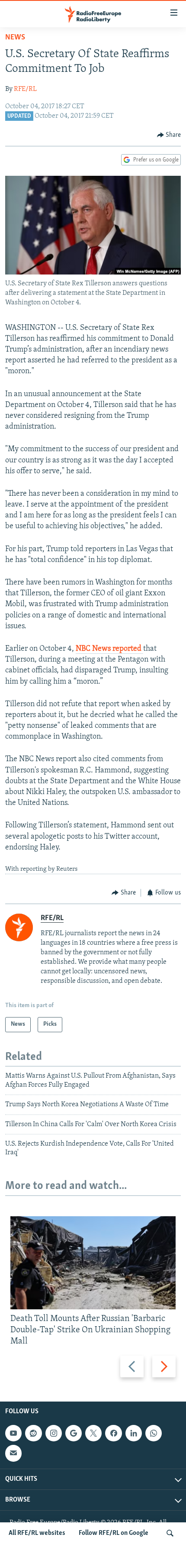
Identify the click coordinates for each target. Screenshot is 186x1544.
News (15, 38)
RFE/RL (25, 89)
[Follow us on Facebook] (113, 1433)
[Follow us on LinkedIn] (133, 1433)
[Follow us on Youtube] (13, 1433)
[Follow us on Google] (73, 1433)
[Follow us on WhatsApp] (153, 1433)
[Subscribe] (13, 1453)
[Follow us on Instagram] (53, 1433)
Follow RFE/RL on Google (113, 1533)
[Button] (169, 135)
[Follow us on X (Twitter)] (93, 1433)
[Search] (170, 1533)
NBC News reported (109, 649)
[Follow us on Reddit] (33, 1433)
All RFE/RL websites (37, 1533)
